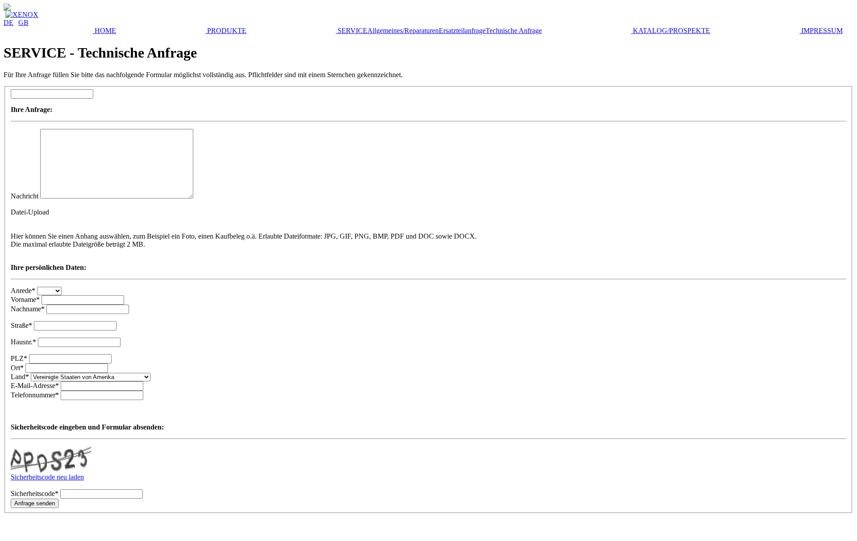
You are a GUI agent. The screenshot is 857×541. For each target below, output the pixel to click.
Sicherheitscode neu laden (47, 477)
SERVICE (351, 30)
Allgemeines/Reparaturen (403, 30)
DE (8, 22)
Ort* (17, 368)
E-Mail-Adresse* (35, 385)
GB (23, 22)
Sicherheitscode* (34, 493)
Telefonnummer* (35, 395)
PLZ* (19, 358)
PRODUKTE (225, 30)
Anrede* (23, 290)
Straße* (21, 325)
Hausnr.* (23, 342)
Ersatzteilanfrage (462, 30)
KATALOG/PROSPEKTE (670, 30)
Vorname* (25, 299)
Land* (21, 376)
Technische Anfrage (514, 30)
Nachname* (28, 309)
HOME (104, 30)
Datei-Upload (30, 212)
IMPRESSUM (821, 30)
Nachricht (24, 196)
